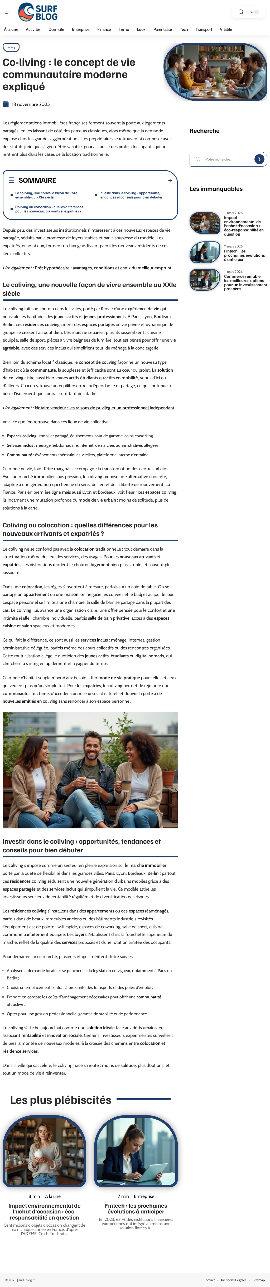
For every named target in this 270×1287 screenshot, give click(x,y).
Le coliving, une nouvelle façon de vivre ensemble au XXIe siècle (46, 195)
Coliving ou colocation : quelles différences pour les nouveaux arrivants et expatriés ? (49, 209)
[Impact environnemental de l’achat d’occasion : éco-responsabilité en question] (44, 1151)
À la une (53, 1196)
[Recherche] (241, 12)
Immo (11, 48)
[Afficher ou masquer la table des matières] (114, 180)
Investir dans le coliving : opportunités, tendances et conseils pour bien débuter (130, 195)
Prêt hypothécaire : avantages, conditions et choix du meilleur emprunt (103, 267)
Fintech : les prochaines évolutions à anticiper (136, 1208)
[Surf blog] (38, 12)
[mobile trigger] (9, 12)
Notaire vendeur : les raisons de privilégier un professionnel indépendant (104, 407)
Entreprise (144, 1196)
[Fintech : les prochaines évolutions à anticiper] (136, 1151)
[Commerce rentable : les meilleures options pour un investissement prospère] (204, 280)
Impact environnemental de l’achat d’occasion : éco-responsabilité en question (44, 1211)
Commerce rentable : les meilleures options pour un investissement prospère (245, 282)
